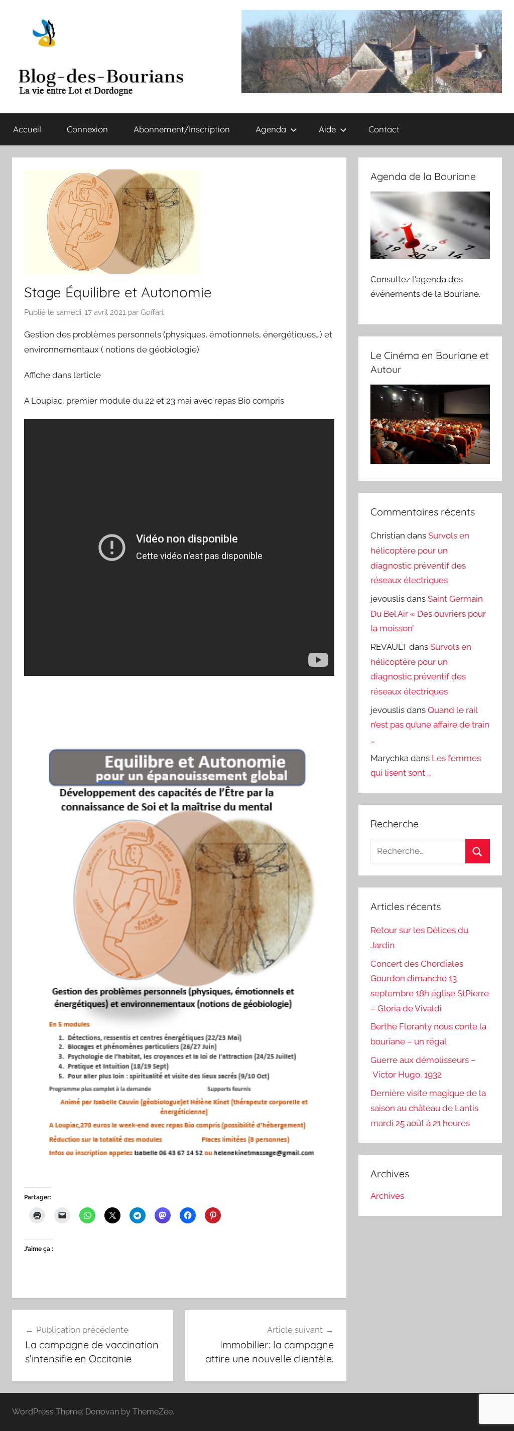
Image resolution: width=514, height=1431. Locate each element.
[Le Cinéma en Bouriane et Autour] (430, 461)
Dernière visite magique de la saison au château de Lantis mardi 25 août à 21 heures (428, 1108)
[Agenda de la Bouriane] (430, 256)
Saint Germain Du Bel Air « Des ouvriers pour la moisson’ (428, 614)
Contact (384, 129)
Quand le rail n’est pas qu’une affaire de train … (429, 725)
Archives (387, 1196)
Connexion (87, 129)
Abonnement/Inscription (182, 129)
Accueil (27, 129)
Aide (327, 129)
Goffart (152, 312)
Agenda (270, 129)
